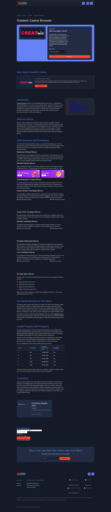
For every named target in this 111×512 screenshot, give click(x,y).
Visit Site (69, 56)
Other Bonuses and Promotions (78, 106)
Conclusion (72, 111)
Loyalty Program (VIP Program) (78, 109)
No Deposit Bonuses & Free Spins (79, 108)
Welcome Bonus (74, 104)
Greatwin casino (21, 103)
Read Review (41, 85)
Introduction (72, 102)
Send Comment (23, 437)
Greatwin (47, 195)
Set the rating (19, 434)
